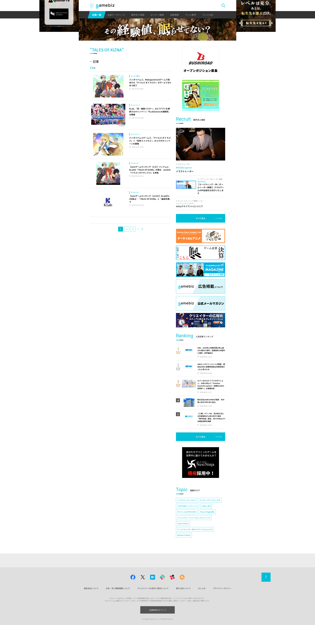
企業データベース (116, 14)
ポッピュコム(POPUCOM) (186, 512)
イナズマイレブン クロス (186, 500)
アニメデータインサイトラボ (209, 500)
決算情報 (174, 14)
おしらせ (201, 588)
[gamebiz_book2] (200, 95)
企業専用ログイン (156, 610)
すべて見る (200, 218)
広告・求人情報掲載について (118, 588)
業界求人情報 (137, 14)
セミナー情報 (157, 14)
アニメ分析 (207, 14)
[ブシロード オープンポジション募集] (200, 62)
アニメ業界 (190, 14)
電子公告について (183, 588)
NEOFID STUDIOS (183, 535)
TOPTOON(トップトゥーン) (187, 506)
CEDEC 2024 (206, 506)
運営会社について (91, 588)
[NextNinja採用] (200, 462)
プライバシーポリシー (222, 588)
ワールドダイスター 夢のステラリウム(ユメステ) (195, 529)
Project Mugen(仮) (207, 512)
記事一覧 (96, 14)
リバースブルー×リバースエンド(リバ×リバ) (193, 518)
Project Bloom (183, 523)
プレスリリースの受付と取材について (153, 588)
